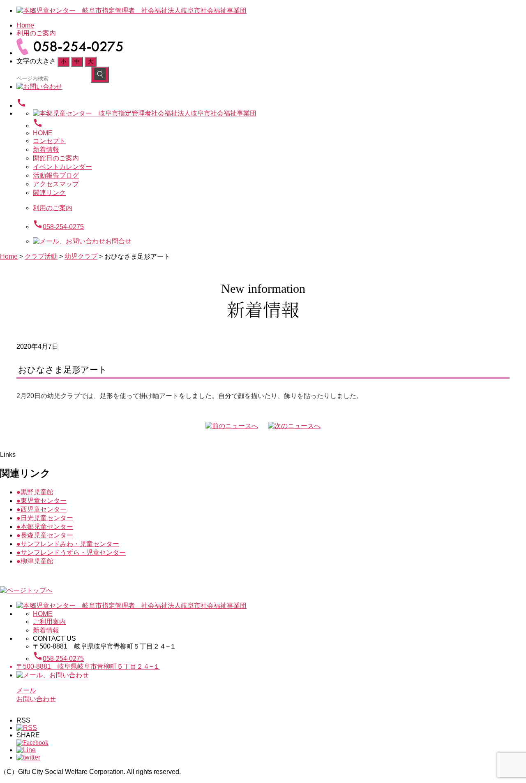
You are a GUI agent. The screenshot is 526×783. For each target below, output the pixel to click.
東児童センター (41, 500)
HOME (43, 133)
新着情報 (46, 149)
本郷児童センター (44, 526)
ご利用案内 (49, 621)
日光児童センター (44, 517)
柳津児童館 (34, 561)
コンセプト (49, 140)
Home (25, 25)
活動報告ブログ (56, 175)
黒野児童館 (34, 492)
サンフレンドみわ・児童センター (67, 543)
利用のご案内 (36, 33)
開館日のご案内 (56, 158)
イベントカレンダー (62, 166)
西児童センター (41, 509)
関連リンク (49, 192)
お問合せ (118, 241)
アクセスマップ (56, 184)
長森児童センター (44, 535)
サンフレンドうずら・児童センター (71, 552)
